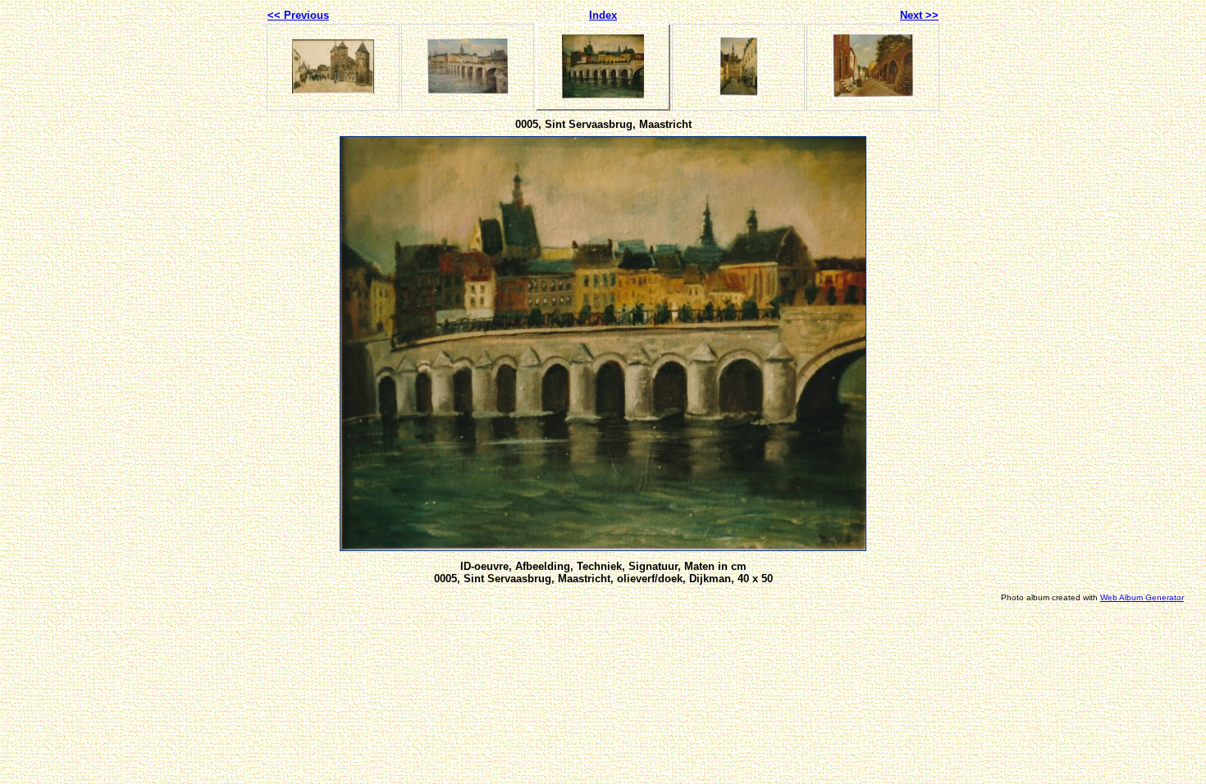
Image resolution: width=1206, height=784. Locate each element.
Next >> (919, 15)
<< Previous (298, 15)
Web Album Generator (1142, 597)
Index (603, 15)
